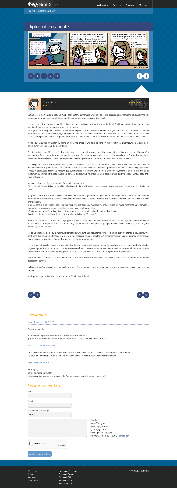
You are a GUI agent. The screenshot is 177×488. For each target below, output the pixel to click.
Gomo (30, 345)
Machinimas (144, 5)
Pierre (46, 105)
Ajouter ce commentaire (39, 454)
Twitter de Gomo (66, 474)
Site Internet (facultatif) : (38, 411)
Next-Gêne (48, 4)
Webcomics (102, 5)
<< (31, 76)
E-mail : (31, 401)
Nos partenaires (66, 483)
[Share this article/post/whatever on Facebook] (146, 76)
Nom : (30, 392)
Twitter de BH (65, 477)
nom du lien (124, 436)
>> (57, 76)
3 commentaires (133, 102)
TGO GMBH (134, 471)
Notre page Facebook (68, 471)
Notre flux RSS (65, 480)
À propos (130, 5)
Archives (117, 5)
